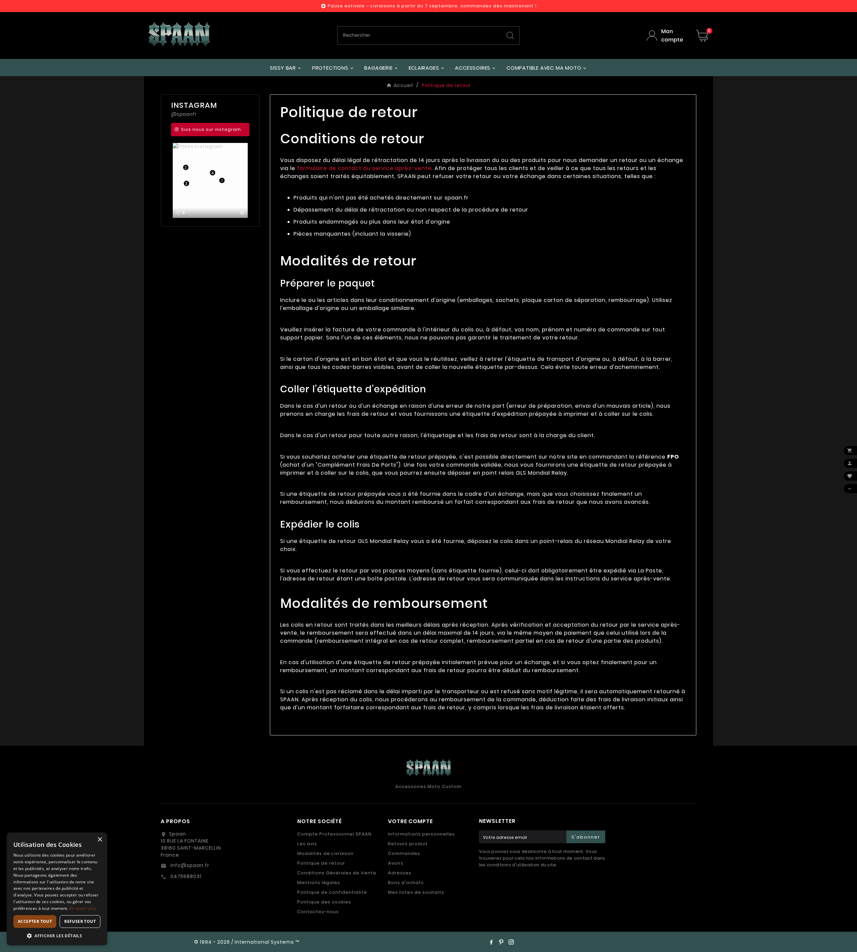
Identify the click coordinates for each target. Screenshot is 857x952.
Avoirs (395, 863)
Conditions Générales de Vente (336, 873)
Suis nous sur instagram (211, 129)
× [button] (99, 839)
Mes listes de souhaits (416, 892)
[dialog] (57, 888)
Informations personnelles (421, 834)
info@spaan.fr (189, 865)
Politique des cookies (324, 902)
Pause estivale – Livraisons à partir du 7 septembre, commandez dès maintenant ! (432, 6)
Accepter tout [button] (35, 921)
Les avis (307, 844)
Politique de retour (321, 863)
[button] (56, 935)
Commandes (404, 853)
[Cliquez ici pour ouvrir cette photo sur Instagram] (242, 212)
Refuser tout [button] (80, 921)
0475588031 (185, 876)
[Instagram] (511, 942)
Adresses (399, 873)
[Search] (510, 35)
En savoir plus (82, 908)
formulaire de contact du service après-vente (364, 168)
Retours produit (408, 844)
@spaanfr (184, 114)
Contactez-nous (318, 911)
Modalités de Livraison (325, 853)
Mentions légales (318, 882)
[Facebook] (491, 942)
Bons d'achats (406, 882)
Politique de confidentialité (332, 892)
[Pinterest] (501, 942)
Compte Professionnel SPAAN (334, 834)
